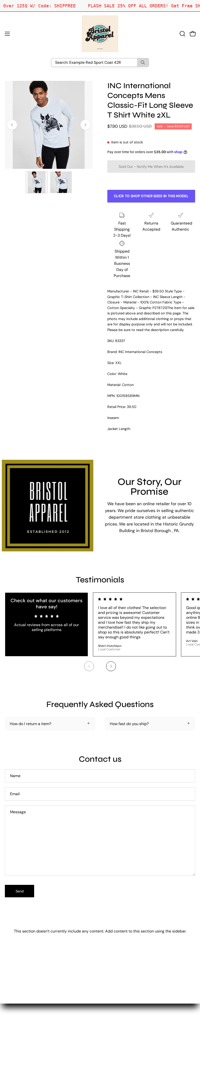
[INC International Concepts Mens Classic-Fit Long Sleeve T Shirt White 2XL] (37, 182)
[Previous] (12, 125)
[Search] (143, 62)
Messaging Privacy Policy (127, 1038)
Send (20, 891)
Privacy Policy (117, 1030)
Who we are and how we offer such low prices (145, 1006)
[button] (182, 33)
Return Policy (117, 1022)
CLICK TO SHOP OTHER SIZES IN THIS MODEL (151, 196)
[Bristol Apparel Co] (100, 33)
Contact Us (115, 1014)
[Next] (85, 125)
